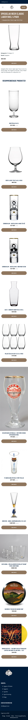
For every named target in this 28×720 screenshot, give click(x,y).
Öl (13, 53)
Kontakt (8, 716)
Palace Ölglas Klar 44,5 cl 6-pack (14, 353)
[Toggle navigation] (2, 7)
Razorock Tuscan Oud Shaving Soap (14, 609)
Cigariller (5, 691)
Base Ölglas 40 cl (14, 123)
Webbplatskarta (14, 717)
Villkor (12, 716)
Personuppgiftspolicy (20, 716)
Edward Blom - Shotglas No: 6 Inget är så (14, 223)
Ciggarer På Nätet (7, 686)
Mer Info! (14, 63)
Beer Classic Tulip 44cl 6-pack (14, 180)
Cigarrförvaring (7, 694)
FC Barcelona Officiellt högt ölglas (14, 478)
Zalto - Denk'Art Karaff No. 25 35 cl (14, 310)
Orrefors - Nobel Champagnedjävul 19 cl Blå (14, 521)
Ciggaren (5, 689)
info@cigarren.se (4, 1)
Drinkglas (9, 53)
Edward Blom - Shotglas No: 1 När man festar (14, 266)
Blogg (4, 697)
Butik (23, 7)
